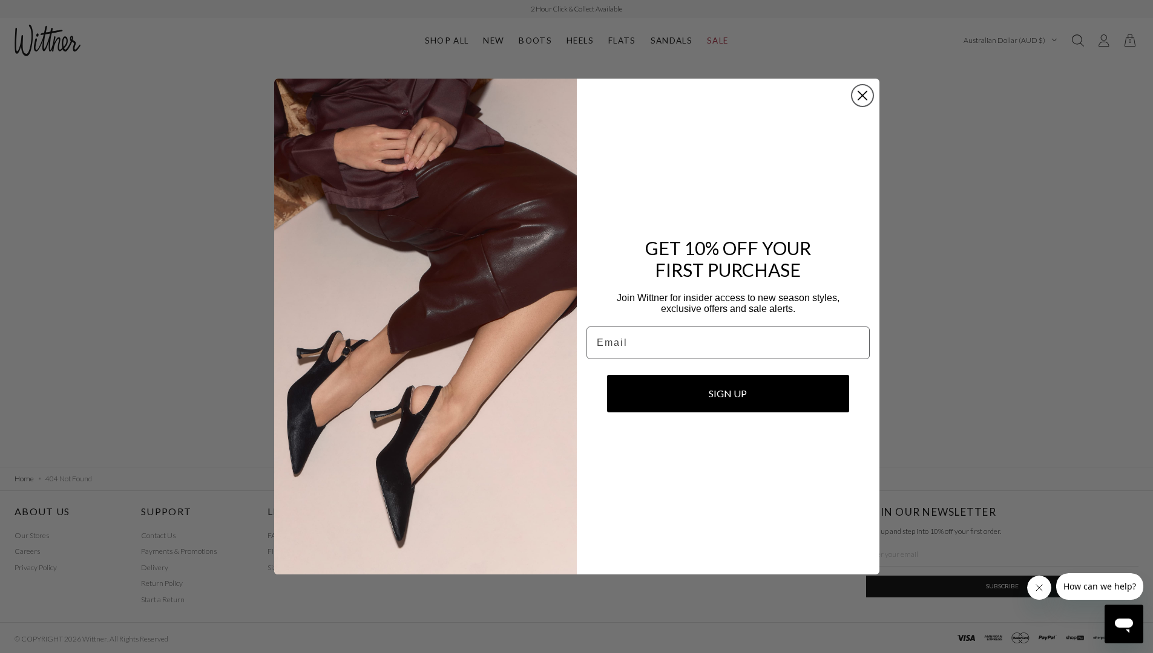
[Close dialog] (862, 95)
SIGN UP (728, 393)
